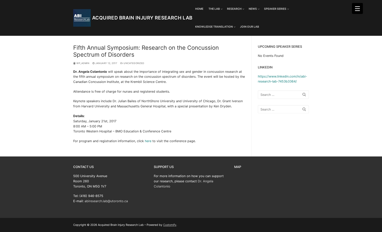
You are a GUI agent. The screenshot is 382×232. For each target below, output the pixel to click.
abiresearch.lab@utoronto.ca (106, 201)
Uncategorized (133, 63)
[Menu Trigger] (357, 8)
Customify (169, 224)
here (148, 141)
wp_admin (82, 63)
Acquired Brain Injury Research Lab (142, 18)
